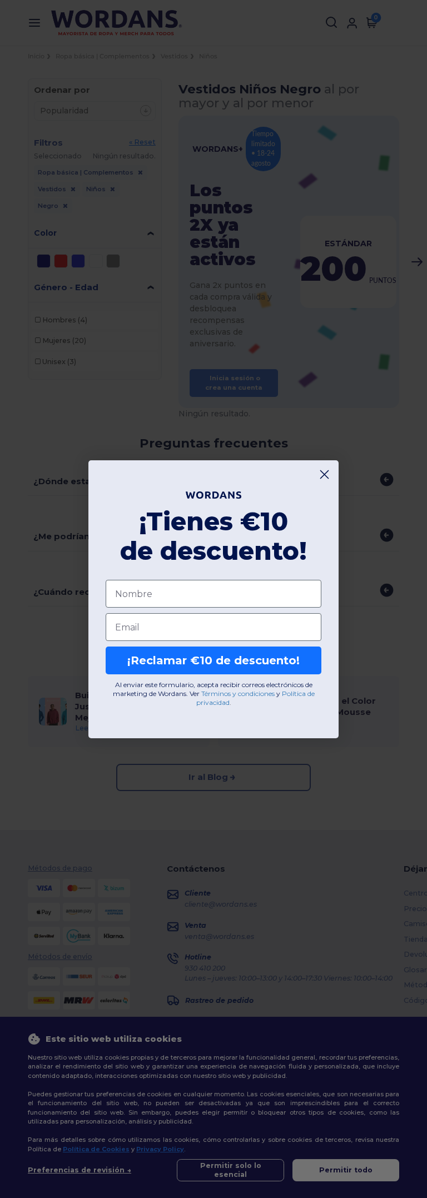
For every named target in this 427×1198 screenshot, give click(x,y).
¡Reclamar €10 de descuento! (213, 660)
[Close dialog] (324, 474)
